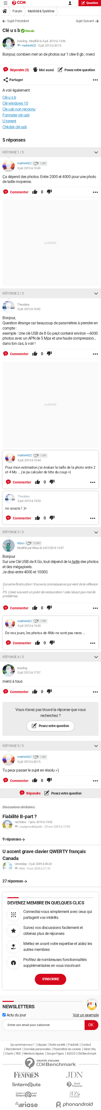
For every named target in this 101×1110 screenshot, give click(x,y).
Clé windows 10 (15, 103)
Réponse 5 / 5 (13, 746)
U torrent (9, 121)
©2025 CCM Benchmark (81, 1053)
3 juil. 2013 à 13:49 (28, 626)
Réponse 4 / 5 (13, 657)
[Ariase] (26, 1104)
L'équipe (42, 1044)
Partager (16, 80)
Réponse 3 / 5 (13, 532)
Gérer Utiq (89, 1049)
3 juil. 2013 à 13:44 (28, 460)
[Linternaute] (26, 1084)
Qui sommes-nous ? (22, 1044)
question (92, 3)
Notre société (57, 1044)
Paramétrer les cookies (67, 1049)
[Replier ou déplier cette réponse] (96, 152)
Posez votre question (79, 70)
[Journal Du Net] (74, 1075)
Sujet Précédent (18, 21)
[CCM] (18, 3)
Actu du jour (16, 1015)
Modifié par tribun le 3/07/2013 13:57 (40, 548)
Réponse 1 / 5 (13, 152)
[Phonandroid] (74, 1104)
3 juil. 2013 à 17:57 (28, 672)
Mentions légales (34, 1053)
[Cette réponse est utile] (35, 192)
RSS (18, 1053)
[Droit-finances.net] (74, 1085)
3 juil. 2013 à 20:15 (49, 45)
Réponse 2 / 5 (13, 293)
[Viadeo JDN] (74, 1095)
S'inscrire (50, 979)
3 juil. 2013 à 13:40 (28, 168)
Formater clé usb (15, 115)
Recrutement (13, 1049)
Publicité (73, 1044)
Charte (9, 1053)
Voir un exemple (86, 1015)
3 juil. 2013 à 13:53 (28, 501)
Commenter (18, 192)
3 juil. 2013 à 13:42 (28, 309)
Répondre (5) (19, 70)
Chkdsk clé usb (14, 127)
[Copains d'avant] (26, 1095)
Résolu (29, 31)
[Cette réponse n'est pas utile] (49, 192)
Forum (17, 11)
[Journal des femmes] (26, 1075)
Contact (86, 1044)
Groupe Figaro (55, 1053)
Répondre (33, 793)
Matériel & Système (41, 11)
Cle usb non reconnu (19, 109)
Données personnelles (37, 1049)
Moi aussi (46, 70)
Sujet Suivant (85, 21)
